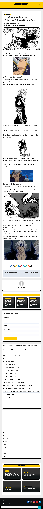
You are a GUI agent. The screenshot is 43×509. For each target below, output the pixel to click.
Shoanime (21, 4)
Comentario (6, 319)
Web (4, 333)
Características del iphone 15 (9, 373)
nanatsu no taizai (14, 25)
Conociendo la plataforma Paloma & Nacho (12, 397)
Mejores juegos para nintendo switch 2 (11, 379)
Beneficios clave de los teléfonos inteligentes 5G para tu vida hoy (17, 388)
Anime (4, 415)
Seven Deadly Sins (23, 25)
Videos (4, 456)
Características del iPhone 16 (21, 301)
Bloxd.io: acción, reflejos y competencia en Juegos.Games (15, 349)
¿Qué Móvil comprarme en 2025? (10, 364)
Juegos (4, 426)
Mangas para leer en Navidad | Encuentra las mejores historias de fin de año (19, 400)
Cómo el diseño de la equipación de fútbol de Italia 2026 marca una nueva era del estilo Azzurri (12, 475)
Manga (4, 429)
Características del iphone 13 (9, 376)
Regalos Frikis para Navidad (8, 301)
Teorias (4, 447)
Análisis (4, 412)
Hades (10, 23)
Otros (4, 435)
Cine (4, 418)
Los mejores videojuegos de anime (10, 370)
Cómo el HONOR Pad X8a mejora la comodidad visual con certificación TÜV (19, 403)
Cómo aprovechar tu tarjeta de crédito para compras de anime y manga (18, 385)
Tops (4, 450)
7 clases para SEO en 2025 (8, 394)
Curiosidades (7, 14)
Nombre (5, 325)
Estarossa (8, 25)
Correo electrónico (7, 329)
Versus (4, 453)
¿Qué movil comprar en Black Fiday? (11, 367)
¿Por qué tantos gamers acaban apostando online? (14, 382)
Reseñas (5, 441)
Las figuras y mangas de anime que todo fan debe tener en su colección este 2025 (21, 391)
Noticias (5, 432)
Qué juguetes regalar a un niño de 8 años (12, 355)
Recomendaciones (7, 438)
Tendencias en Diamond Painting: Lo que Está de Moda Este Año (17, 406)
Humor (4, 423)
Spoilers (4, 444)
